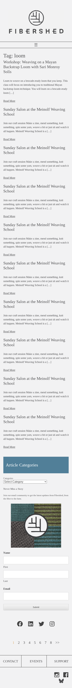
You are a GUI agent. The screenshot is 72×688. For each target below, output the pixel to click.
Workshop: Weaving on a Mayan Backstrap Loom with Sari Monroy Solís (31, 67)
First (5, 567)
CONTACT (10, 661)
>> (57, 642)
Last (5, 581)
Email (6, 588)
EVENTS (36, 661)
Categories (8, 478)
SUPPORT (61, 661)
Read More (9, 100)
